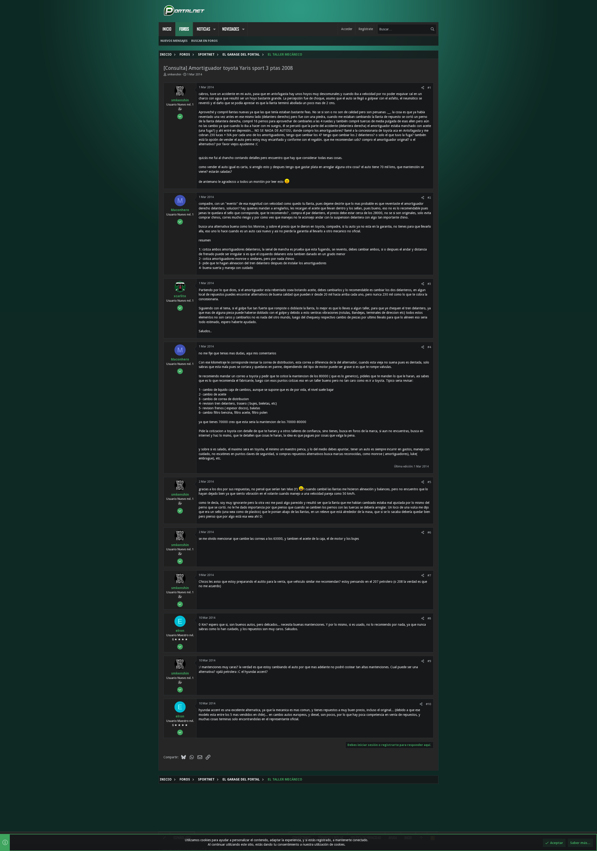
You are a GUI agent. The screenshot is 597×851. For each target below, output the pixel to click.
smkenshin (174, 74)
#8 (429, 618)
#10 (428, 704)
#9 (429, 661)
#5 (429, 482)
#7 (429, 575)
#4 (429, 347)
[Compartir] (423, 87)
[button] (214, 29)
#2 (429, 197)
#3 (429, 284)
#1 (429, 87)
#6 (429, 532)
